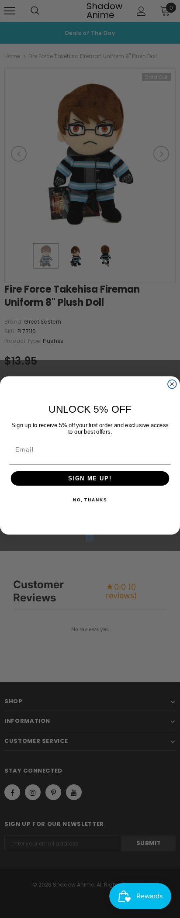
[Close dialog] (172, 384)
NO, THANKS (90, 500)
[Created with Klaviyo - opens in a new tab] (90, 538)
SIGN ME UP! (90, 478)
